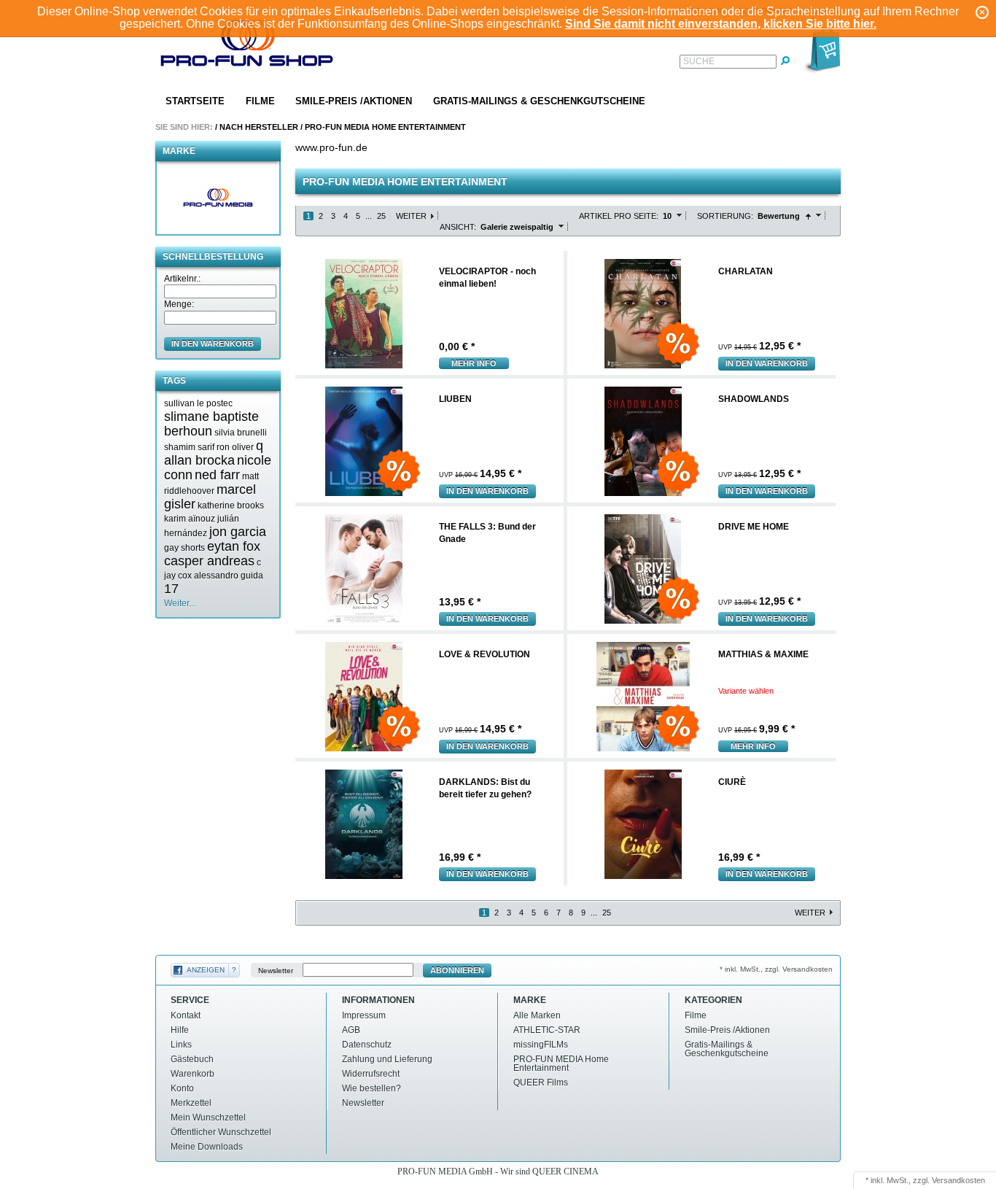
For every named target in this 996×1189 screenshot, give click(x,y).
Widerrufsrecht (371, 1074)
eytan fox (233, 546)
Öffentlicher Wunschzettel (221, 1132)
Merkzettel (191, 1103)
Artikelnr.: (182, 279)
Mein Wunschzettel (208, 1117)
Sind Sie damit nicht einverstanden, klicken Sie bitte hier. (720, 24)
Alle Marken (537, 1015)
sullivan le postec (198, 403)
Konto (182, 1088)
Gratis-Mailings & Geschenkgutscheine (539, 101)
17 (171, 588)
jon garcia (237, 531)
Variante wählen (746, 690)
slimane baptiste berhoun (211, 423)
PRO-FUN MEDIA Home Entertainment (385, 127)
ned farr (217, 475)
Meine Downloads (207, 1147)
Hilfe (180, 1030)
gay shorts (184, 548)
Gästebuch (192, 1059)
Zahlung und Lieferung (387, 1059)
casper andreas (209, 561)
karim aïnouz (189, 519)
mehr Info (474, 363)
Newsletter (275, 971)
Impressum (364, 1015)
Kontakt (186, 1015)
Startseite (195, 101)
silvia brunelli (240, 432)
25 (381, 216)
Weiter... (179, 603)
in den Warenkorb (212, 343)
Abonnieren (457, 970)
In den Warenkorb (766, 363)
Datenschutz (367, 1044)
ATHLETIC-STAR (546, 1030)
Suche (699, 61)
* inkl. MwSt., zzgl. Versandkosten (776, 969)
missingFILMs (540, 1044)
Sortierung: (725, 216)
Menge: (179, 304)
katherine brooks (231, 505)
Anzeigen (206, 970)
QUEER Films (540, 1082)
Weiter (411, 216)
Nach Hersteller (258, 127)
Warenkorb (192, 1074)
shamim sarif (189, 447)
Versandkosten (958, 1180)
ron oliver (235, 447)
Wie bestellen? (371, 1088)
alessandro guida (228, 575)
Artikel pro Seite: (618, 216)
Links (181, 1044)
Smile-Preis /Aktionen (353, 101)
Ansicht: (458, 226)
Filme (260, 101)
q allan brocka (213, 453)
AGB (351, 1030)
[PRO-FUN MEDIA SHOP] (247, 46)
